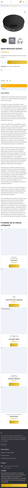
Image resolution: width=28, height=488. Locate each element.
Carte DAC (14, 260)
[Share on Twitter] (10, 80)
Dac (11, 258)
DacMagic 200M (14, 339)
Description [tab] (5, 85)
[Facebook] (2, 444)
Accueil (3, 5)
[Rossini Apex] (14, 399)
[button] (25, 12)
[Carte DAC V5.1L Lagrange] (14, 281)
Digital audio (17, 66)
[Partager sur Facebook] (7, 80)
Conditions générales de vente (8, 458)
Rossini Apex (14, 416)
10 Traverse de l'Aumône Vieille (10, 466)
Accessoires (10, 66)
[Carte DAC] (14, 242)
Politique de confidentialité (7, 452)
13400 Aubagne (7, 468)
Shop (7, 5)
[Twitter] (5, 444)
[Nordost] (6, 74)
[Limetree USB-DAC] (14, 360)
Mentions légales (5, 455)
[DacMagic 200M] (14, 320)
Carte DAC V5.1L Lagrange (14, 300)
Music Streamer (18, 414)
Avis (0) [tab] (3, 88)
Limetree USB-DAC (14, 378)
